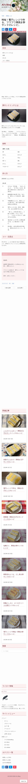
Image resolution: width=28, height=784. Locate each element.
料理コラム (7, 760)
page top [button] (23, 781)
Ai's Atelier (7, 747)
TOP (3, 16)
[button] (26, 2)
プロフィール (7, 723)
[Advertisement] (14, 78)
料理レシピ (9, 16)
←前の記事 (8, 288)
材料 (4, 55)
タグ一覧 (6, 726)
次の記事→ (20, 288)
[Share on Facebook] (6, 29)
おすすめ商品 (7, 762)
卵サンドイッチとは (8, 53)
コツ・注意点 (6, 60)
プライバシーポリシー (10, 731)
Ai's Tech (6, 745)
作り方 (4, 58)
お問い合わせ (7, 734)
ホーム (6, 721)
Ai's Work (6, 742)
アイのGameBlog (8, 739)
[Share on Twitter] (3, 29)
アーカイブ (7, 728)
